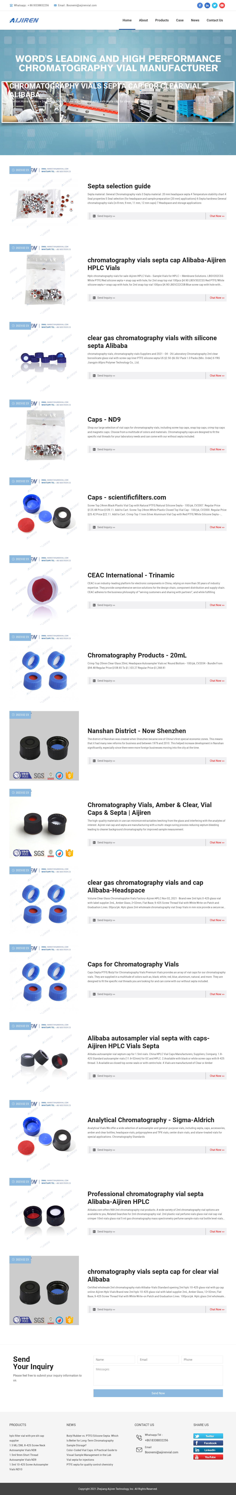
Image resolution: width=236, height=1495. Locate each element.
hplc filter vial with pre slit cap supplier (26, 1438)
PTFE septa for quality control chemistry (90, 1464)
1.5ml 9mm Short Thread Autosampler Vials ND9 (23, 1457)
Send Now (158, 1393)
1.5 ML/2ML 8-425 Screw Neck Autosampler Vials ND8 (27, 1448)
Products (162, 20)
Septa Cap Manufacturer (58, 101)
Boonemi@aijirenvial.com (161, 1452)
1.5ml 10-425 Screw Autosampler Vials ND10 (28, 1467)
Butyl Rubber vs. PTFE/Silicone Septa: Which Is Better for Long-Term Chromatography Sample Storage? (92, 1440)
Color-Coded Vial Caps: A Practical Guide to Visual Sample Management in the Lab (92, 1452)
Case (180, 20)
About (143, 20)
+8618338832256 (156, 1440)
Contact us (215, 20)
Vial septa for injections (80, 1459)
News (195, 20)
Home (127, 20)
